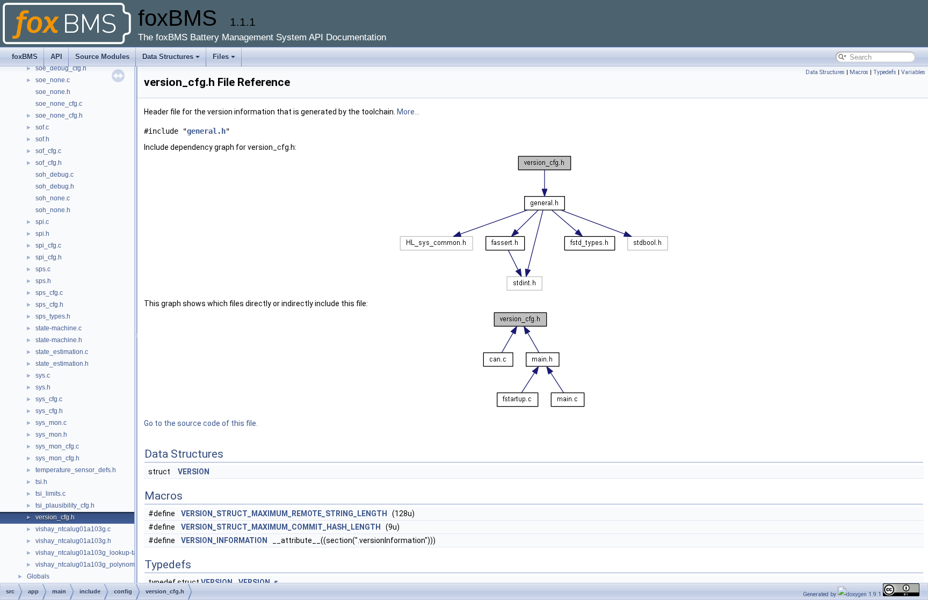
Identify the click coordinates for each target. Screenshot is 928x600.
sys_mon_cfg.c (57, 446)
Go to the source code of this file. (201, 423)
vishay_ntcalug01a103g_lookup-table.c (93, 552)
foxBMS (25, 57)
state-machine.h (58, 340)
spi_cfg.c (48, 245)
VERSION (193, 471)
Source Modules (102, 57)
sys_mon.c (51, 422)
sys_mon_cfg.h (57, 458)
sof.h (42, 139)
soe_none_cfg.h (59, 115)
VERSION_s (258, 582)
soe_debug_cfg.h (60, 68)
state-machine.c (58, 328)
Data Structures (167, 57)
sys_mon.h (51, 434)
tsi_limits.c (50, 493)
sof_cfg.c (48, 151)
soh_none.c (52, 198)
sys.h (42, 387)
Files (221, 57)
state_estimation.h (62, 363)
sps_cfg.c (49, 293)
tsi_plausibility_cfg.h (65, 505)
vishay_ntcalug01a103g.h (73, 541)
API (56, 57)
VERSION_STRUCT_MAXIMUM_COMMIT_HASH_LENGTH (281, 527)
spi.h (42, 233)
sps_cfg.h (49, 304)
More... (408, 111)
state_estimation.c (61, 352)
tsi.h (41, 482)
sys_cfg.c (48, 399)
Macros (859, 72)
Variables (913, 72)
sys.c (42, 375)
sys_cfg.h (49, 411)
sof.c (42, 127)
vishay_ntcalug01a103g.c (73, 529)
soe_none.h (52, 92)
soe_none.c (52, 80)
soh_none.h (52, 210)
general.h (206, 131)
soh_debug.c (54, 174)
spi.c (42, 222)
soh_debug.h (54, 186)
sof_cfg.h (48, 163)
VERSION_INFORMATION (224, 540)
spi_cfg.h (48, 257)
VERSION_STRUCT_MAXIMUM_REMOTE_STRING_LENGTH (284, 513)
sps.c (42, 269)
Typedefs (884, 72)
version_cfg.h (55, 517)
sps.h (43, 281)
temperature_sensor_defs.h (75, 470)
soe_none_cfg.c (58, 103)
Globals (38, 576)
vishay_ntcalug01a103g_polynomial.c (91, 564)
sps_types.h (52, 316)
